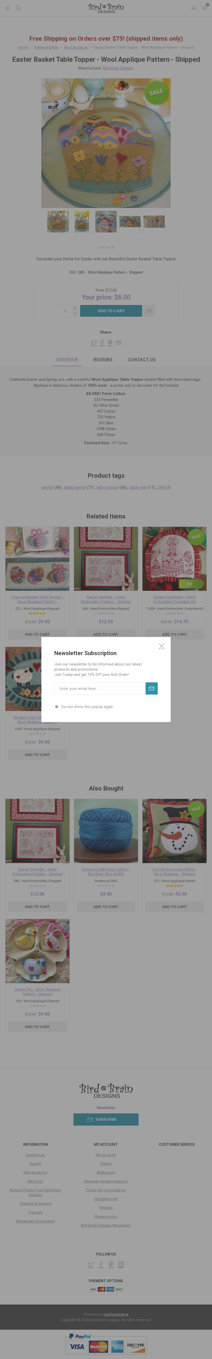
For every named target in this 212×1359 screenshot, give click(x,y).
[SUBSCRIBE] (152, 688)
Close (161, 646)
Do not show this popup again (87, 706)
